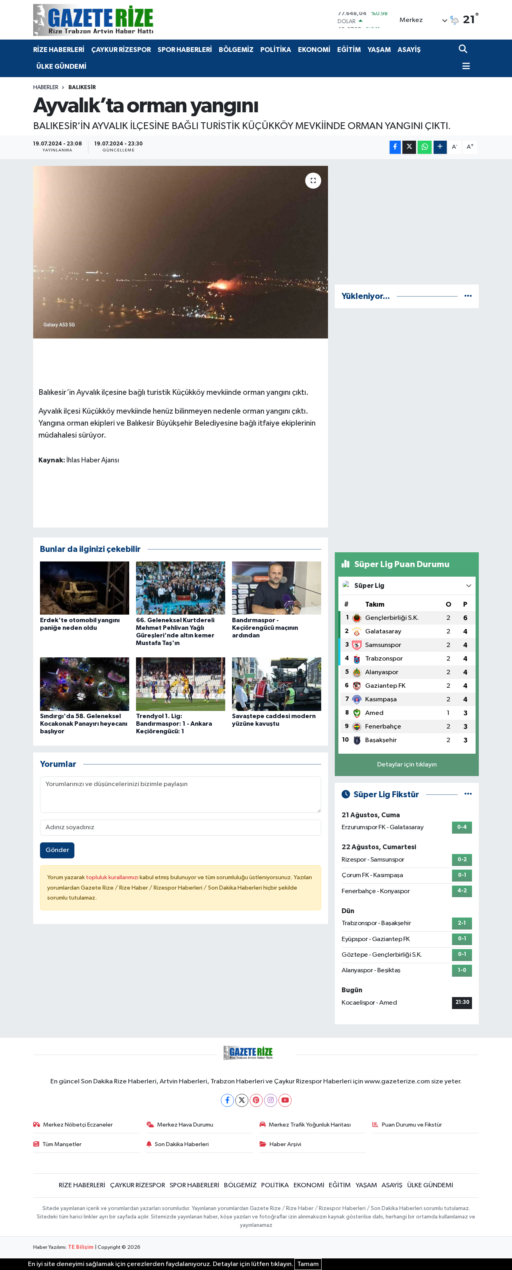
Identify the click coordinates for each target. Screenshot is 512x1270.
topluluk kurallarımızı (113, 877)
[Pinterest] (256, 1100)
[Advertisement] (407, 222)
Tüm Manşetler (62, 1144)
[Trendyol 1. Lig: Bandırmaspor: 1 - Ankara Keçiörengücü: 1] (180, 684)
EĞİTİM (349, 49)
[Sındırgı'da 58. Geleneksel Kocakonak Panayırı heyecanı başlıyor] (84, 684)
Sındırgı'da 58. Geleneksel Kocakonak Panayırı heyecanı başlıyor (83, 724)
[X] (241, 1100)
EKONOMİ (314, 49)
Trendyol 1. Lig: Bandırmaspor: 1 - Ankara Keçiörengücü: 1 (174, 724)
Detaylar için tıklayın (407, 764)
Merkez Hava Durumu (185, 1125)
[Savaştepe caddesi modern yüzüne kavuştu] (276, 684)
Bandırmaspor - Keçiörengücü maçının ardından (265, 628)
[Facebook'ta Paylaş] (395, 147)
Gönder (57, 850)
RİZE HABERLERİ (58, 49)
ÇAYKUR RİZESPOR (121, 49)
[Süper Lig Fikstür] (468, 794)
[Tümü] (468, 296)
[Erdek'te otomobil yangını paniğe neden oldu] (84, 588)
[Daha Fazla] (440, 147)
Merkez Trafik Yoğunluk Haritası (310, 1125)
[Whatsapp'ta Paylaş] (425, 147)
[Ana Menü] (464, 67)
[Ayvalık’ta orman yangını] (180, 252)
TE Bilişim (81, 1247)
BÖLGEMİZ (236, 49)
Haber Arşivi (285, 1144)
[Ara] (464, 49)
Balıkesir (82, 87)
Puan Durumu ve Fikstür (412, 1125)
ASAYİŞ (409, 49)
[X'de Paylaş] (409, 147)
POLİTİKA (275, 49)
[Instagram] (270, 1100)
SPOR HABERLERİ (185, 49)
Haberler (45, 87)
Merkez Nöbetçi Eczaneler (78, 1125)
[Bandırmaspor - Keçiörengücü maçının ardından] (276, 588)
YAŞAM (379, 49)
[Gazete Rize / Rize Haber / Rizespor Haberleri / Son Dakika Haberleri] (113, 20)
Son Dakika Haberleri (182, 1144)
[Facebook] (227, 1100)
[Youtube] (285, 1100)
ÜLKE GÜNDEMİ (61, 66)
